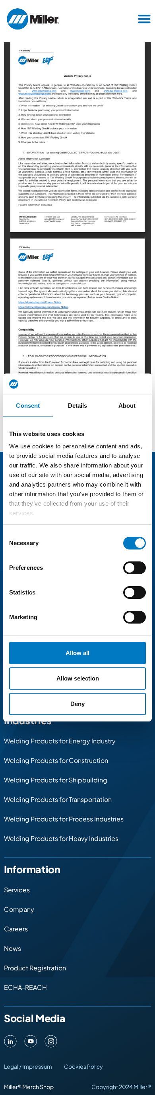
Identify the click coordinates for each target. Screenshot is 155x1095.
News (12, 948)
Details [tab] (77, 405)
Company (19, 909)
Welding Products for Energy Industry (60, 741)
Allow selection (77, 678)
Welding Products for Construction (56, 760)
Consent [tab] (28, 405)
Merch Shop (38, 1086)
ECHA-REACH (25, 987)
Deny (77, 703)
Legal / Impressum (28, 1066)
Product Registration (35, 968)
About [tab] (127, 405)
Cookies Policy (83, 1066)
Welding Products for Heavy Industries (61, 838)
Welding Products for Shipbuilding (55, 780)
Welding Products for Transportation (58, 799)
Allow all (77, 652)
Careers (16, 929)
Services (17, 890)
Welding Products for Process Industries (64, 819)
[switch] (134, 567)
